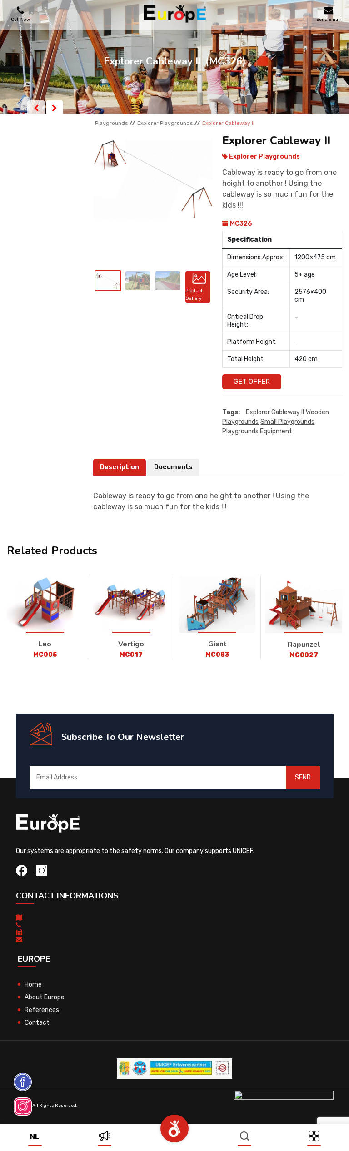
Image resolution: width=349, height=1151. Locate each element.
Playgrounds (111, 123)
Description (119, 467)
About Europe (45, 997)
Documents (173, 467)
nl (35, 1136)
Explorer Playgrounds (165, 123)
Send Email (328, 19)
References (42, 1010)
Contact (37, 1023)
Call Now (20, 19)
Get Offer (252, 381)
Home (33, 984)
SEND (303, 777)
